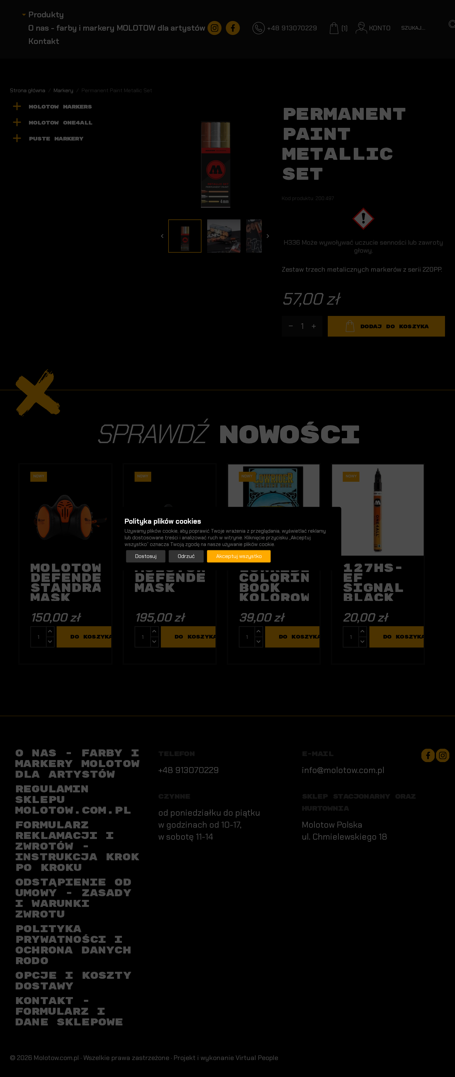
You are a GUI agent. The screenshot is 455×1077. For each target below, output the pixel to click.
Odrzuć (186, 556)
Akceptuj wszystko (239, 556)
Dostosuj (146, 556)
